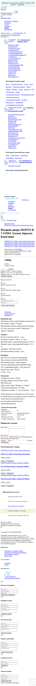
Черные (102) (12, 72)
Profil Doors (24, 155)
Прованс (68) (12, 121)
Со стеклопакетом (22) (15, 52)
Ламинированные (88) (15, 131)
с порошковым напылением (14, 105)
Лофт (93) (11, 116)
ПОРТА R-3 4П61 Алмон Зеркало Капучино (15, 454)
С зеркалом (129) (13, 50)
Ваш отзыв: (4, 435)
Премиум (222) (13, 136)
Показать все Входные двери (23, 40)
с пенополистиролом (12, 97)
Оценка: (3, 440)
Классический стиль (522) (16, 114)
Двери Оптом (15, 155)
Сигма (26, 84)
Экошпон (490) (13, 126)
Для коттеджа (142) (14, 48)
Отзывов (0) (8, 315)
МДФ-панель (10, 102)
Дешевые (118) (12, 62)
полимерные (19, 102)
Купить (11, 269)
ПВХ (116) (11, 128)
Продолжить (4, 442)
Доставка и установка (11, 21)
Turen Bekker (10, 158)
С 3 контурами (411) (14, 58)
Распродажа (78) (13, 63)
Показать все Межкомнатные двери (21, 109)
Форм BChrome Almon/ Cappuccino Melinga (15, 479)
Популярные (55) (13, 77)
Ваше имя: (4, 427)
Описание (7, 312)
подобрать (21, 4)
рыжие (17, 92)
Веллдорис (18, 158)
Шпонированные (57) (15, 124)
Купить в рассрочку (6, 652)
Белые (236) (12, 146)
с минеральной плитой (13, 100)
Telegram (8, 572)
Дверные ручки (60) (14, 166)
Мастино (8, 87)
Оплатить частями (6, 276)
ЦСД (32, 89)
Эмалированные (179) (15, 129)
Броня (28, 87)
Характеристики (9, 313)
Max (8, 574)
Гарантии (7, 23)
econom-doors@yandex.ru (12, 578)
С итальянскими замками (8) (17, 55)
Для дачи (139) (12, 46)
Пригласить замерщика (7, 595)
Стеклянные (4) (13, 144)
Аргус (31, 84)
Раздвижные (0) (13, 139)
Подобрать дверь (6, 614)
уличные (24, 100)
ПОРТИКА (18, 249)
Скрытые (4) (12, 123)
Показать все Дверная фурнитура (25, 161)
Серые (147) (12, 73)
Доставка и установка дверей (13, 551)
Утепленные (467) (13, 67)
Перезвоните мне (6, 681)
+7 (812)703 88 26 (17, 33)
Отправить (4, 665)
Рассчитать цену (6, 633)
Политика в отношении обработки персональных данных (15, 553)
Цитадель (27, 89)
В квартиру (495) (13, 45)
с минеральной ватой (27, 94)
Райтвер (14, 89)
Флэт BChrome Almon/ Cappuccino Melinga (15, 466)
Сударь (20, 89)
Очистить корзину (7, 13)
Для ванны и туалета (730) (16, 138)
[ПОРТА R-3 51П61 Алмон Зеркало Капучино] (19, 241)
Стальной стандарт (17, 84)
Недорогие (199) (13, 134)
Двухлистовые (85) (14, 68)
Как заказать (8, 29)
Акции (6, 565)
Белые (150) (12, 75)
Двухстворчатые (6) (14, 70)
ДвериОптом (10, 92)
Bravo (7, 84)
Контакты (7, 26)
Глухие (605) (12, 141)
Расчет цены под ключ (7, 305)
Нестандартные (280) (14, 119)
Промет (8, 89)
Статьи (6, 24)
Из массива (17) (13, 133)
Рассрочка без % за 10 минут (16, 506)
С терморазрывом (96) (15, 53)
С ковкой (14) (12, 57)
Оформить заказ (6, 18)
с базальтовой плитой (12, 94)
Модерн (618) (12, 118)
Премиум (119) (12, 60)
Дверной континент (19, 87)
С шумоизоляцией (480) (15, 65)
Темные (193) (12, 148)
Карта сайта (8, 556)
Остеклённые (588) (14, 143)
